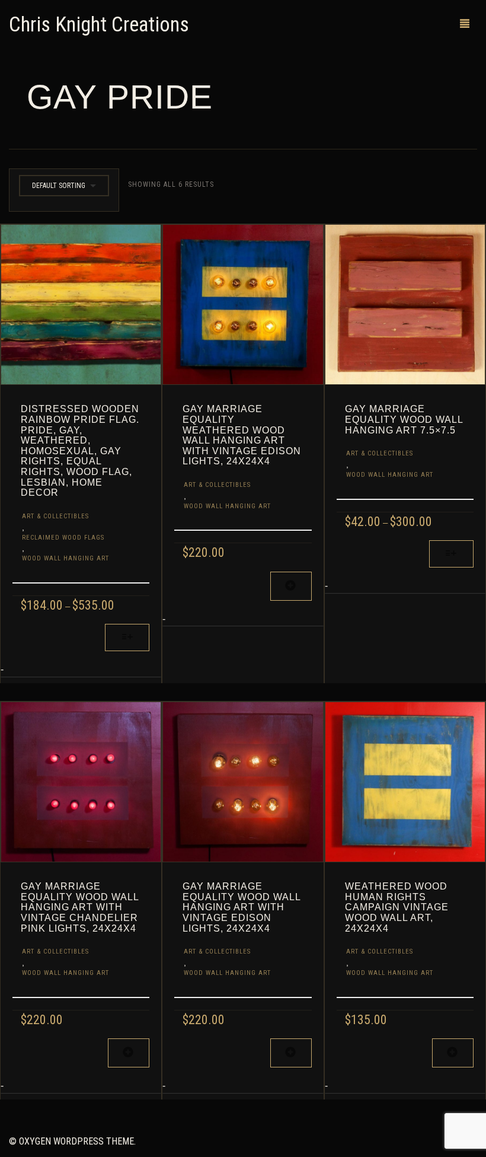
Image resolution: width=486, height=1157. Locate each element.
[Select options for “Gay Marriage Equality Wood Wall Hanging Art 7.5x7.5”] (451, 554)
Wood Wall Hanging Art (65, 558)
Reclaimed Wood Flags (63, 537)
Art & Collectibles (55, 516)
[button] (291, 586)
